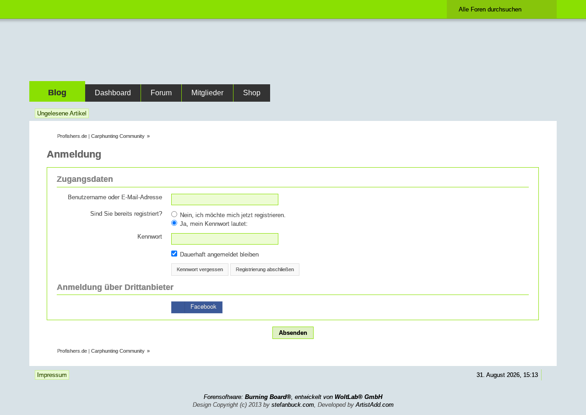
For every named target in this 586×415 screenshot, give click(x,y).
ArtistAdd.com (375, 404)
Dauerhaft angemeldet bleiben (218, 254)
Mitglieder (207, 93)
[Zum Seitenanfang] (548, 375)
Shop (251, 93)
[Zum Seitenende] (548, 113)
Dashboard (113, 93)
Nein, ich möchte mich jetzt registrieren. (232, 215)
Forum (161, 93)
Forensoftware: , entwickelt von (293, 396)
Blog (57, 92)
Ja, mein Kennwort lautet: (213, 223)
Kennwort (149, 236)
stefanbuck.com (292, 404)
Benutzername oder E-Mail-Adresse (115, 197)
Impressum (52, 374)
